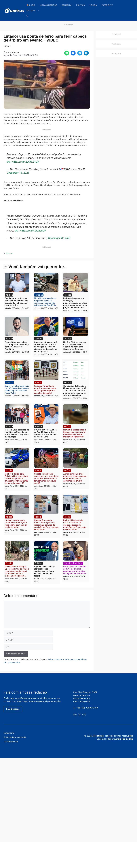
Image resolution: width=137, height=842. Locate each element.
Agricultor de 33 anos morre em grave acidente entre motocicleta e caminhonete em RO (74, 477)
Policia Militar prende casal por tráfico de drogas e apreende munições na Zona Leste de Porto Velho (74, 525)
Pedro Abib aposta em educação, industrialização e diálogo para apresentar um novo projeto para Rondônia (75, 303)
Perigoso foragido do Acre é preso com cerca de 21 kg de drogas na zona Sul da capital (45, 389)
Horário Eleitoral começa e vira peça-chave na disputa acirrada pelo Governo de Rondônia (74, 345)
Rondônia (66, 5)
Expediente (107, 5)
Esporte (9, 253)
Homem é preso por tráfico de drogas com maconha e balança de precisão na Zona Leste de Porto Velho (46, 525)
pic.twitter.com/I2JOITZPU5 (23, 161)
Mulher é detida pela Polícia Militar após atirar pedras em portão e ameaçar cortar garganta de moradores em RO (16, 478)
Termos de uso (11, 741)
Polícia (93, 5)
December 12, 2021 (59, 237)
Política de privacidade (15, 737)
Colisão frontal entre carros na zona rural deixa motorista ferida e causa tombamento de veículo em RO (46, 478)
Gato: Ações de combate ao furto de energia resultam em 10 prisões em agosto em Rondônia (74, 570)
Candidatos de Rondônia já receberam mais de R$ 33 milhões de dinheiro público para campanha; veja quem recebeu (74, 390)
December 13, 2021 (18, 172)
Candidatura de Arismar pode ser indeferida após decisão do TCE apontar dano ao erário (16, 301)
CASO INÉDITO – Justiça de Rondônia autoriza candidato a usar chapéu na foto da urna (45, 433)
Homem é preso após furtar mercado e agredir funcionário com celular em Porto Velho (16, 523)
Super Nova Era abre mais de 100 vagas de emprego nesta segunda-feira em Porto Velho (17, 389)
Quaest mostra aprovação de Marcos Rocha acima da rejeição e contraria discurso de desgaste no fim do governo (46, 347)
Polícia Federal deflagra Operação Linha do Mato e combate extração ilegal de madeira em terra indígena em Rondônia (17, 571)
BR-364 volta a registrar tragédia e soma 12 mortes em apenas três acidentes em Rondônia (45, 301)
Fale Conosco (13, 709)
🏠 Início (30, 5)
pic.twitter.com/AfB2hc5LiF (30, 230)
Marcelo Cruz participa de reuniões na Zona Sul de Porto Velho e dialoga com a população (17, 433)
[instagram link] (79, 714)
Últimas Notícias (48, 5)
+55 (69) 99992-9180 (87, 707)
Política (80, 5)
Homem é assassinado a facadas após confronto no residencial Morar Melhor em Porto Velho (74, 433)
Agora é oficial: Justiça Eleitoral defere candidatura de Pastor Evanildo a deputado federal (44, 571)
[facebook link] (84, 714)
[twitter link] (75, 714)
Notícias (39, 295)
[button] (27, 16)
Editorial (31, 11)
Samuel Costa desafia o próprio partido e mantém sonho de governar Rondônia (17, 345)
